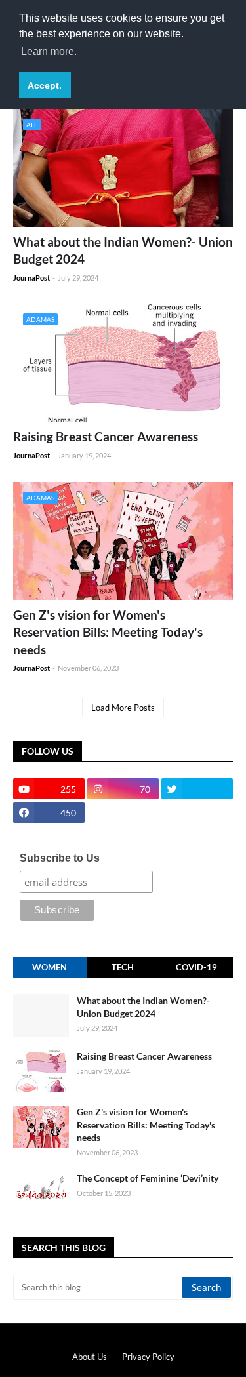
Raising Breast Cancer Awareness (105, 436)
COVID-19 (196, 967)
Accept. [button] (45, 85)
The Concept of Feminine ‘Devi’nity (147, 1178)
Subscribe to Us (60, 858)
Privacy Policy (148, 1356)
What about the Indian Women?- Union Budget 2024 (123, 250)
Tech (123, 967)
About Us (89, 1356)
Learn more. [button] (49, 51)
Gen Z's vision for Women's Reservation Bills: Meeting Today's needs (108, 632)
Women (49, 967)
